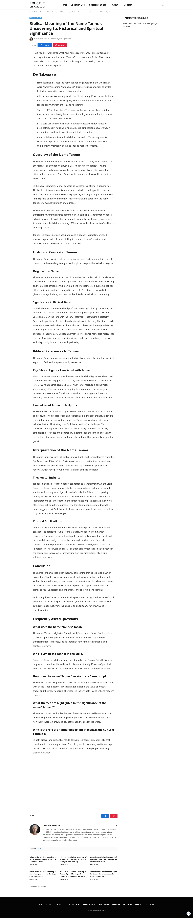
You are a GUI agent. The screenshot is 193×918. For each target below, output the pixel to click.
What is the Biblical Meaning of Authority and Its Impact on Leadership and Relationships (73, 873)
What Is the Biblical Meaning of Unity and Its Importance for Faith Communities (103, 873)
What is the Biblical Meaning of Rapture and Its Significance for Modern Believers (103, 859)
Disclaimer (104, 904)
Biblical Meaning (52, 12)
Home (64, 4)
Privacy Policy (89, 904)
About (115, 4)
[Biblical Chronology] (37, 4)
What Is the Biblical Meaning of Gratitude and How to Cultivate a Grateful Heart (42, 859)
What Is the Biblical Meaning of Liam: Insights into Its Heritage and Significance (42, 873)
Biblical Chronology (98, 910)
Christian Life (78, 4)
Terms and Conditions (122, 904)
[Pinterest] (21, 63)
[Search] (162, 4)
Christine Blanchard (42, 39)
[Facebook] (21, 58)
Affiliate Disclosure (144, 904)
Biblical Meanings (97, 4)
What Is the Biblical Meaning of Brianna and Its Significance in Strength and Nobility (73, 859)
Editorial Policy (72, 904)
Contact (128, 4)
